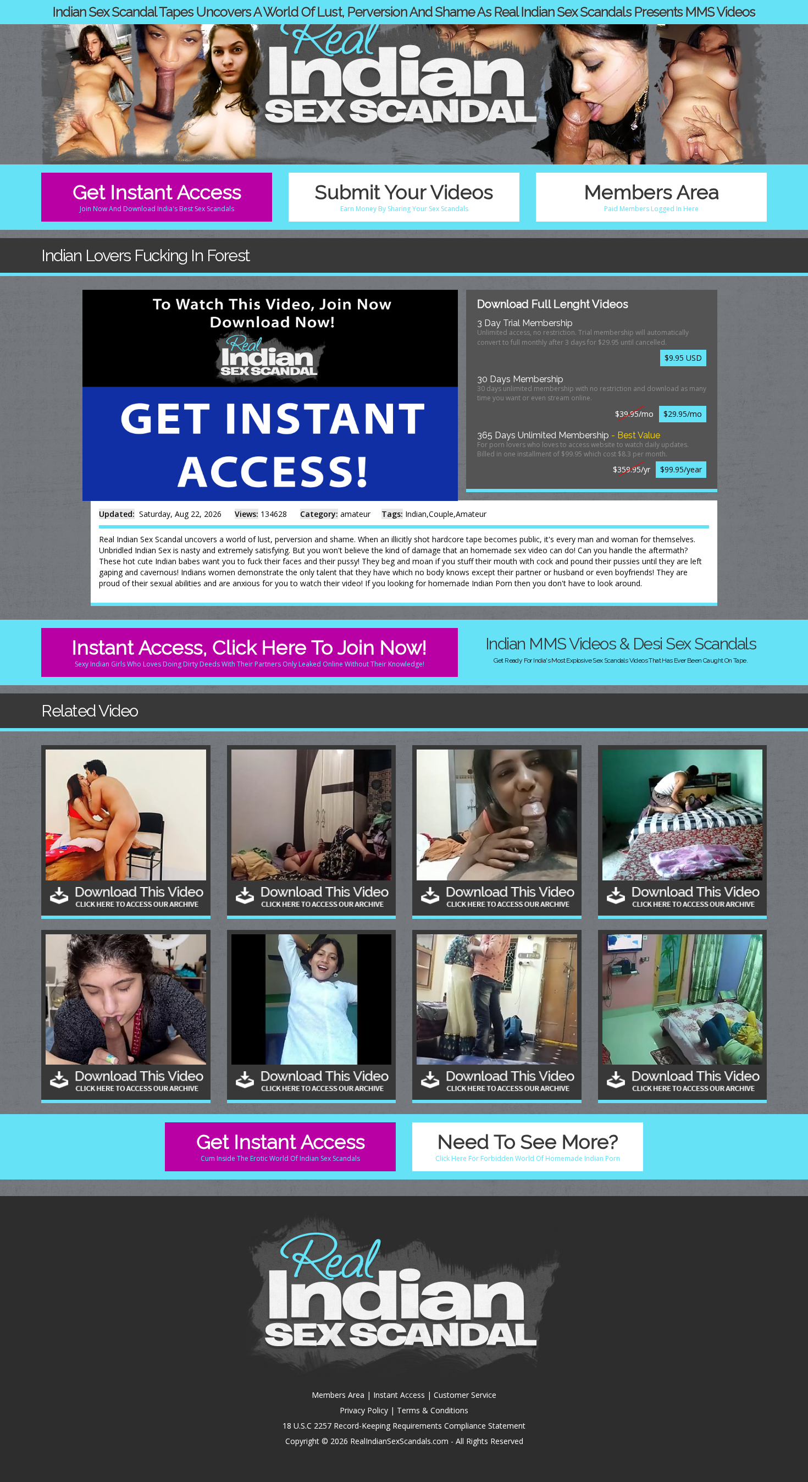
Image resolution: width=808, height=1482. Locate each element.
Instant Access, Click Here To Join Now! (249, 652)
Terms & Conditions (432, 1410)
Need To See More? (527, 1146)
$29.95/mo (682, 414)
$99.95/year (681, 469)
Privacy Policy (364, 1410)
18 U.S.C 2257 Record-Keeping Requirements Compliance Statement (404, 1425)
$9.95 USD (683, 357)
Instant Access (399, 1395)
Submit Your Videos (404, 196)
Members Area (651, 196)
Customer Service (465, 1395)
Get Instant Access (157, 196)
